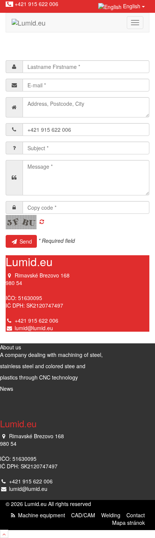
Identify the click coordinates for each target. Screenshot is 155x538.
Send (25, 241)
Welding (110, 515)
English (132, 6)
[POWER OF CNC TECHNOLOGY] (28, 22)
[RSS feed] (13, 515)
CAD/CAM (83, 515)
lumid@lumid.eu (34, 328)
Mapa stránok (128, 522)
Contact (135, 515)
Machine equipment (41, 515)
